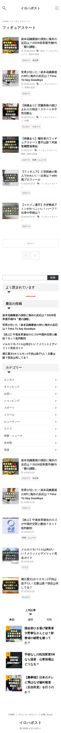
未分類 (8, 442)
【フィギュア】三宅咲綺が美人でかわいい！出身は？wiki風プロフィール (39, 175)
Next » (30, 243)
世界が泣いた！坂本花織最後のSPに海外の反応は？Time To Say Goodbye (39, 76)
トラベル (9, 414)
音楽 (6, 449)
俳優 (27, 120)
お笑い (8, 393)
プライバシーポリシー (27, 714)
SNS (42, 51)
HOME (11, 714)
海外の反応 (34, 54)
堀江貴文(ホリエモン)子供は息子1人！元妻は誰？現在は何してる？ (39, 583)
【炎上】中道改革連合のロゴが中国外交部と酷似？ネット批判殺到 (39, 524)
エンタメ (9, 379)
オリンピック (12, 386)
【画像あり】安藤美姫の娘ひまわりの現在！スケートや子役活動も (39, 109)
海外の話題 (32, 153)
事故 (23, 153)
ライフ (8, 428)
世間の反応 (30, 87)
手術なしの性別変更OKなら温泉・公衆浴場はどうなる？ (40, 659)
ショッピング (12, 400)
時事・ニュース (13, 435)
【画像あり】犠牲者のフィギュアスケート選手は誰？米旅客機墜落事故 (39, 142)
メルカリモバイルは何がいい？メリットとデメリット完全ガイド (39, 553)
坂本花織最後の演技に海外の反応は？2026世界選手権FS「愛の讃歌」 (39, 42)
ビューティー (12, 421)
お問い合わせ (47, 714)
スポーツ (9, 407)
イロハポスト (30, 8)
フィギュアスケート (47, 150)
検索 (52, 277)
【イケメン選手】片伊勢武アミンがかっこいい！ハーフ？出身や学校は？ (39, 208)
